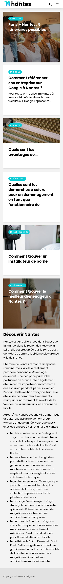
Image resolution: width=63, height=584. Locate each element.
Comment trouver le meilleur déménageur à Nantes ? (30, 296)
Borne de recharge (19, 232)
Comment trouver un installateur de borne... (29, 259)
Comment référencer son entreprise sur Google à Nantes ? (28, 83)
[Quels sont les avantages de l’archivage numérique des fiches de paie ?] (31, 131)
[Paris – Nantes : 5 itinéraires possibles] (31, 36)
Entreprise (15, 72)
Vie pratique (15, 18)
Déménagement (17, 178)
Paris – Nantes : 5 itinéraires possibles (27, 27)
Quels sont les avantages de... (23, 152)
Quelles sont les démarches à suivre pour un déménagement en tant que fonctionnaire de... (31, 194)
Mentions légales (26, 576)
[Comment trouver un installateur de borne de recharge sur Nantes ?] (31, 237)
